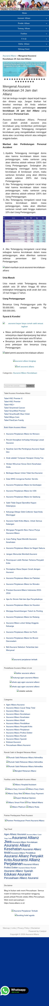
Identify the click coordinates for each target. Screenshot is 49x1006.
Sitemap (6, 928)
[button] (24, 69)
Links (13, 928)
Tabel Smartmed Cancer (14, 408)
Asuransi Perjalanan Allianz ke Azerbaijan (24, 485)
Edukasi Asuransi (13, 742)
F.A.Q (34, 38)
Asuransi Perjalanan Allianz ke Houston (23, 605)
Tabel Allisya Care (11, 417)
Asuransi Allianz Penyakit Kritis (19, 726)
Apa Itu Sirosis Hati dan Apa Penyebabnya (24, 599)
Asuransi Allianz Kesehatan (17, 717)
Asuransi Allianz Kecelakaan (25, 373)
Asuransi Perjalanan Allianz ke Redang (22, 617)
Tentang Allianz (32, 28)
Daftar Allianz (32, 44)
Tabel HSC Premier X (13, 398)
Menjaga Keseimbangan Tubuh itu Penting (24, 611)
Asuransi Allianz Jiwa (15, 711)
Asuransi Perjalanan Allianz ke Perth (21, 632)
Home (24, 13)
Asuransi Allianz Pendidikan (18, 723)
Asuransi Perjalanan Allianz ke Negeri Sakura (25, 548)
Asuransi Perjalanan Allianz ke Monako (22, 584)
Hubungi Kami (32, 49)
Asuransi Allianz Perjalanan (17, 730)
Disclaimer (35, 928)
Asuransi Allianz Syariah (16, 739)
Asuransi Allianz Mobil (15, 720)
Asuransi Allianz (24, 5)
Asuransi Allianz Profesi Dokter (19, 733)
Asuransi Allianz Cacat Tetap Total (20, 708)
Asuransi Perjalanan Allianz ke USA (21, 491)
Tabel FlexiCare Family (14, 420)
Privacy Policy (23, 928)
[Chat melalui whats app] (24, 366)
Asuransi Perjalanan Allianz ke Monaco (22, 434)
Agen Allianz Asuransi (15, 705)
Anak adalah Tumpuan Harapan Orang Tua (24, 458)
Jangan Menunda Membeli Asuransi (21, 554)
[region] (24, 72)
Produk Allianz (32, 23)
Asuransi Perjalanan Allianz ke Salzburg (23, 497)
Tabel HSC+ (9, 405)
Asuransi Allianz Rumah (16, 736)
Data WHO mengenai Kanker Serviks (22, 479)
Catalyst (42, 931)
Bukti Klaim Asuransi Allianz (15, 427)
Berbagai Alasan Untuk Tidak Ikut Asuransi (24, 473)
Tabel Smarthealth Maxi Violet (17, 414)
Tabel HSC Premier (12, 401)
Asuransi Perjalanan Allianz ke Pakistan (23, 578)
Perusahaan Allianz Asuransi (18, 745)
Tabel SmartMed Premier (15, 411)
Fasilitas (34, 33)
